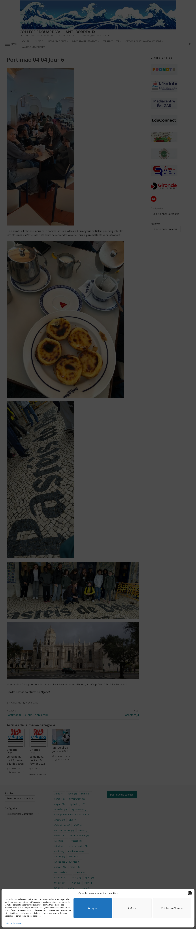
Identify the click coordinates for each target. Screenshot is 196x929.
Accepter (93, 908)
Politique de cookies (13, 923)
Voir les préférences (172, 908)
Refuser (132, 908)
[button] (189, 893)
